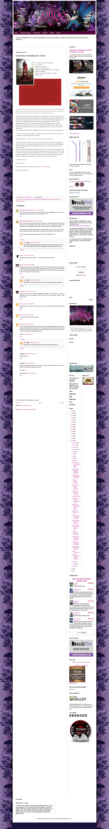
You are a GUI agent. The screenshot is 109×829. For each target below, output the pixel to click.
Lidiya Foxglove (76, 590)
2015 (72, 434)
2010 (72, 571)
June (73, 456)
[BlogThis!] (36, 197)
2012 (72, 440)
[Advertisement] (75, 769)
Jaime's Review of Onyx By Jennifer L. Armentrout (75, 487)
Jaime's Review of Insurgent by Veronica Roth (75, 538)
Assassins (21, 199)
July (73, 454)
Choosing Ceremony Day (75, 551)
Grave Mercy (31, 199)
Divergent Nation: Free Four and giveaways (75, 522)
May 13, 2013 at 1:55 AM (31, 354)
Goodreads (43, 166)
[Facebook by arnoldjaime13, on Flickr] (76, 181)
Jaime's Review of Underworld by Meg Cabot (75, 547)
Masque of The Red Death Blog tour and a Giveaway (76, 506)
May (73, 458)
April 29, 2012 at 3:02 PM (29, 304)
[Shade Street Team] (75, 683)
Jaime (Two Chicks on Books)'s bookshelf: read (81, 580)
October (74, 447)
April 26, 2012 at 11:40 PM (30, 291)
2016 (72, 431)
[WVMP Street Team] (71, 683)
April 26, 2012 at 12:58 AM (38, 210)
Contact (58, 33)
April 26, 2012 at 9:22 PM (34, 280)
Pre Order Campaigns (25, 33)
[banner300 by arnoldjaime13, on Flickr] (72, 689)
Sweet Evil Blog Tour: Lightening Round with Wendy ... (76, 465)
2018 (72, 427)
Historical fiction (38, 199)
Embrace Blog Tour (76, 496)
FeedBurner (83, 275)
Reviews (52, 33)
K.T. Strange (75, 584)
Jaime (25, 242)
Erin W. (21, 255)
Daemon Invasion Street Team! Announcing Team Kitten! (75, 471)
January (74, 566)
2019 (72, 424)
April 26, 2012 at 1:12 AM (34, 242)
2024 (72, 413)
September (74, 449)
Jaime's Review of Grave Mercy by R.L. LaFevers (76, 476)
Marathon (22, 291)
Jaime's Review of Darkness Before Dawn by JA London (76, 500)
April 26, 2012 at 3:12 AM (28, 255)
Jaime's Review (51, 199)
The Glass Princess (77, 589)
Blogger (70, 818)
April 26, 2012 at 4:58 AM (29, 264)
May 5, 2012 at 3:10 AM (28, 314)
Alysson (21, 314)
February (74, 564)
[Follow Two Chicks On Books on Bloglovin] (75, 193)
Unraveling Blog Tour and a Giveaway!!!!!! (75, 492)
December (74, 442)
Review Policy (36, 33)
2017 (72, 429)
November (74, 445)
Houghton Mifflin (45, 199)
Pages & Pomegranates (28, 334)
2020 (72, 422)
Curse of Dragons (77, 619)
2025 (72, 411)
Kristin (21, 304)
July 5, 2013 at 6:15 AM (30, 363)
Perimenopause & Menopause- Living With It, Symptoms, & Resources (80, 51)
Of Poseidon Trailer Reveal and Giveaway (75, 543)
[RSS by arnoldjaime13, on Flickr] (86, 181)
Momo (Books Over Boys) (26, 210)
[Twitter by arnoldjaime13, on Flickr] (71, 181)
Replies (22, 239)
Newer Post (18, 403)
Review (17, 201)
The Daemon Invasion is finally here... (75, 481)
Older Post (62, 403)
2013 (72, 438)
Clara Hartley (76, 620)
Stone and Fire (76, 601)
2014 (72, 436)
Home (16, 33)
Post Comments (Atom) (26, 405)
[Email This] (35, 197)
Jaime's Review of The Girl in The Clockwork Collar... (75, 527)
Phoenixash (75, 583)
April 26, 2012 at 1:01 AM (38, 221)
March (73, 561)
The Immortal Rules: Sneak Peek (75, 512)
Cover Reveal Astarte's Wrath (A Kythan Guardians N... (76, 557)
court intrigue (26, 199)
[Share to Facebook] (39, 197)
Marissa (21, 264)
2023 (72, 415)
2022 (72, 418)
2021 (72, 420)
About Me (45, 33)
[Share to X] (38, 197)
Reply (21, 216)
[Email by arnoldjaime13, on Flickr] (89, 181)
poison (59, 199)
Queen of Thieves (76, 613)
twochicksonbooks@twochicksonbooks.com (79, 226)
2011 (72, 569)
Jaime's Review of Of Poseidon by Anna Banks (76, 517)
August (74, 451)
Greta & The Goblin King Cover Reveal (75, 533)
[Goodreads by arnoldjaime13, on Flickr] (82, 181)
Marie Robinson (76, 602)
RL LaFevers (22, 201)
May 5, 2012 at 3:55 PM (34, 342)
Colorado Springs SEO (30, 373)
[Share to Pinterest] (41, 197)
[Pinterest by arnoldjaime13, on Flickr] (71, 186)
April (73, 460)
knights (56, 199)
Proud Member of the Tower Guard (81, 665)
